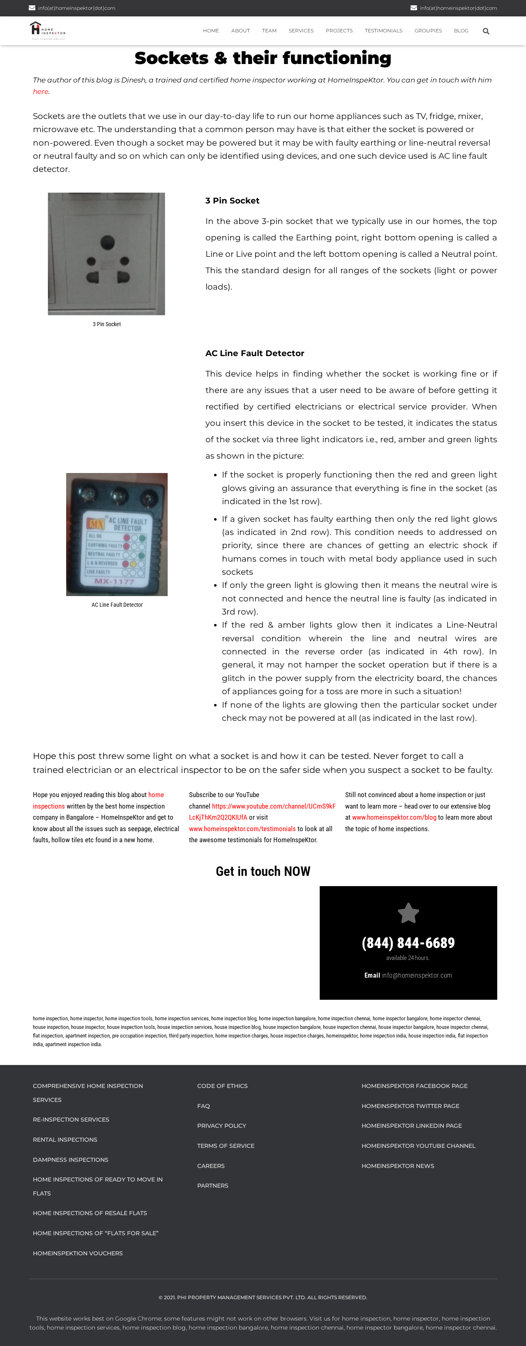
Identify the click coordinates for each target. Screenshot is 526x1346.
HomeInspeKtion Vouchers (78, 1253)
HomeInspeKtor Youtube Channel (418, 1145)
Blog (461, 30)
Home (211, 30)
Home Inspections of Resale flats (90, 1213)
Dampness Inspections (70, 1159)
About (240, 30)
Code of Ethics (222, 1086)
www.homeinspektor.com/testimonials (242, 829)
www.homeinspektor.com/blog (394, 817)
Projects (339, 30)
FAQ (203, 1106)
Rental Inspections (65, 1139)
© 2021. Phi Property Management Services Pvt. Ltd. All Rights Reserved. (263, 1297)
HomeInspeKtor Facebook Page (415, 1086)
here (40, 91)
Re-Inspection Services (71, 1119)
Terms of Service (225, 1145)
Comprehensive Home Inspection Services (88, 1093)
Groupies (428, 30)
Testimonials (383, 30)
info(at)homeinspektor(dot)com (458, 8)
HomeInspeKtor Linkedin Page (412, 1125)
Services (301, 30)
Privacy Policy (221, 1125)
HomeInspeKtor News (398, 1166)
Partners (212, 1185)
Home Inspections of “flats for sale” (96, 1233)
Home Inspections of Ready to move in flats (98, 1186)
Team (269, 30)
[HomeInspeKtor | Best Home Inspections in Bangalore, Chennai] (48, 31)
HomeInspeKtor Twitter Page (410, 1106)
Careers (211, 1166)
